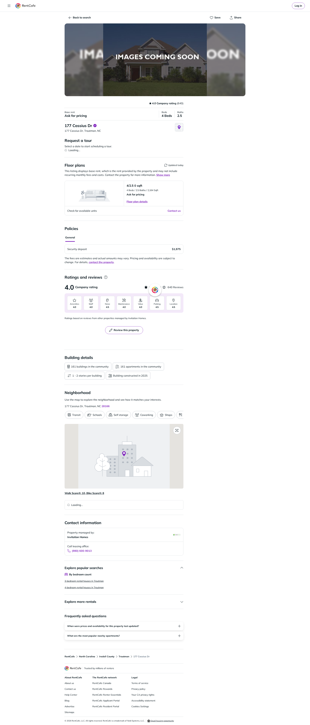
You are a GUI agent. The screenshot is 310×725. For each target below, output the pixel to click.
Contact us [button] (174, 210)
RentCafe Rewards (102, 689)
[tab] (70, 238)
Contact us (70, 689)
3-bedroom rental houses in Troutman (84, 581)
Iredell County (106, 656)
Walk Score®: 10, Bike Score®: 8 (84, 493)
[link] (298, 6)
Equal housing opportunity (162, 721)
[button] (155, 59)
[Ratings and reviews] (106, 277)
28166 (106, 406)
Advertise (69, 706)
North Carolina (87, 656)
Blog (67, 700)
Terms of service (139, 683)
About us (69, 683)
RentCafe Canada (101, 683)
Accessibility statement (143, 700)
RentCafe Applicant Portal (105, 700)
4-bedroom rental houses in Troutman (84, 587)
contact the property (101, 262)
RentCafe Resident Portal (105, 706)
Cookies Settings (140, 706)
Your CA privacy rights (142, 694)
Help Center (71, 694)
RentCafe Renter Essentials (106, 694)
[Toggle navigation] (9, 6)
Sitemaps (69, 712)
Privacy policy (138, 689)
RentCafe (70, 656)
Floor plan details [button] (137, 201)
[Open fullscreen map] (177, 430)
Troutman (124, 656)
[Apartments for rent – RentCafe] (26, 5)
